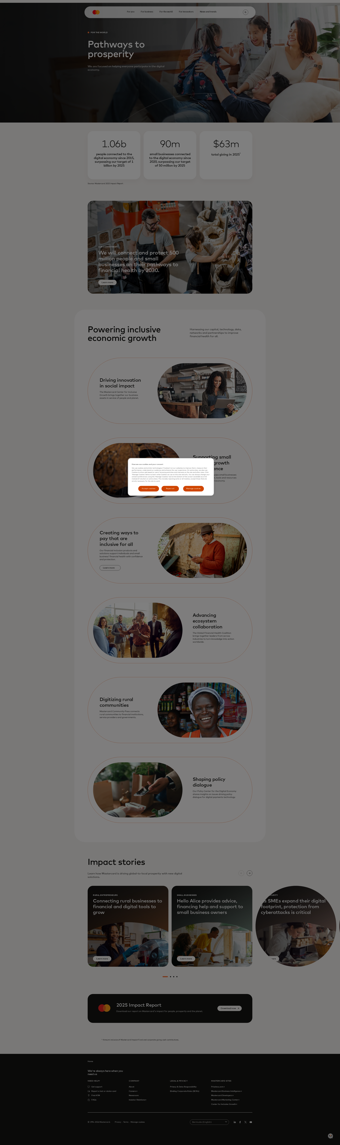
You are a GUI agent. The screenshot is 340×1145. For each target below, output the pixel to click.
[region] (171, 477)
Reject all (170, 488)
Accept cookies (148, 488)
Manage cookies (193, 488)
